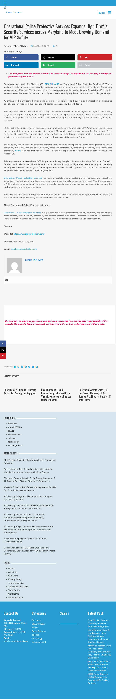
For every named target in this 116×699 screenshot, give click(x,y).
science (12, 438)
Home (11, 568)
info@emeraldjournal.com (16, 641)
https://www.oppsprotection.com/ (28, 234)
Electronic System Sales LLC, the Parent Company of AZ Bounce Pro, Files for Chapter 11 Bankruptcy (95, 395)
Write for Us (14, 590)
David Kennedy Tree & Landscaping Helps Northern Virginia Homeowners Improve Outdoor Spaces (56, 395)
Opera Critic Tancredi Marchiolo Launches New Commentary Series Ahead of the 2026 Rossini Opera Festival (29, 551)
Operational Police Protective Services (23, 178)
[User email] (6, 280)
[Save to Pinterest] (3, 356)
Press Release (15, 434)
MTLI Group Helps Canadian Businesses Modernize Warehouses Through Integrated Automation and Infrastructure (28, 529)
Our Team (13, 575)
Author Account (15, 597)
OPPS (18, 150)
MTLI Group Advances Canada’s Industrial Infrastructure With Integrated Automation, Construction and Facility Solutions (24, 517)
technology (13, 442)
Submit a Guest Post (18, 586)
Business (12, 423)
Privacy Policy (14, 579)
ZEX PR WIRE (52, 84)
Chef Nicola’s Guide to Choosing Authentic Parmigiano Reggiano (20, 391)
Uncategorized (15, 445)
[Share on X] (3, 350)
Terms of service (16, 583)
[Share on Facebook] (3, 344)
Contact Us (13, 594)
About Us (12, 572)
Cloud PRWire (20, 46)
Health (11, 431)
